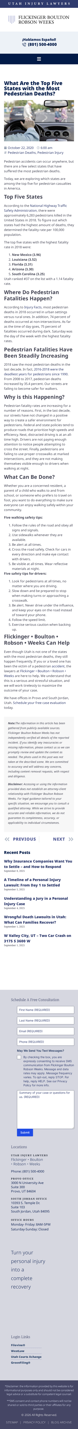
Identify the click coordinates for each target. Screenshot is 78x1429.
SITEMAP (12, 1422)
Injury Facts (33, 307)
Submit (25, 1132)
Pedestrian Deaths (22, 152)
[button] (39, 59)
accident (58, 666)
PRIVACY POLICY (35, 1422)
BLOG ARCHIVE (61, 1422)
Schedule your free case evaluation (39, 703)
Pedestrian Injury (50, 152)
